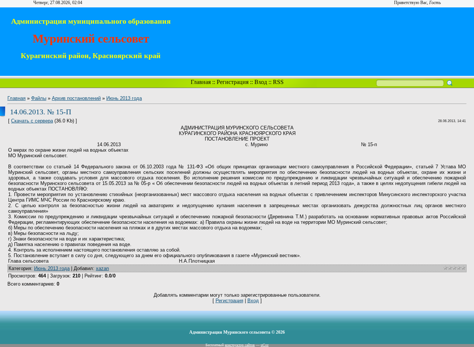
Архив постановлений (76, 98)
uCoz (264, 345)
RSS (278, 82)
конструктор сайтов (240, 345)
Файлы (38, 98)
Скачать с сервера (32, 121)
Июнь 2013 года (124, 98)
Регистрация (232, 82)
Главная (201, 82)
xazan (102, 268)
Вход (260, 82)
